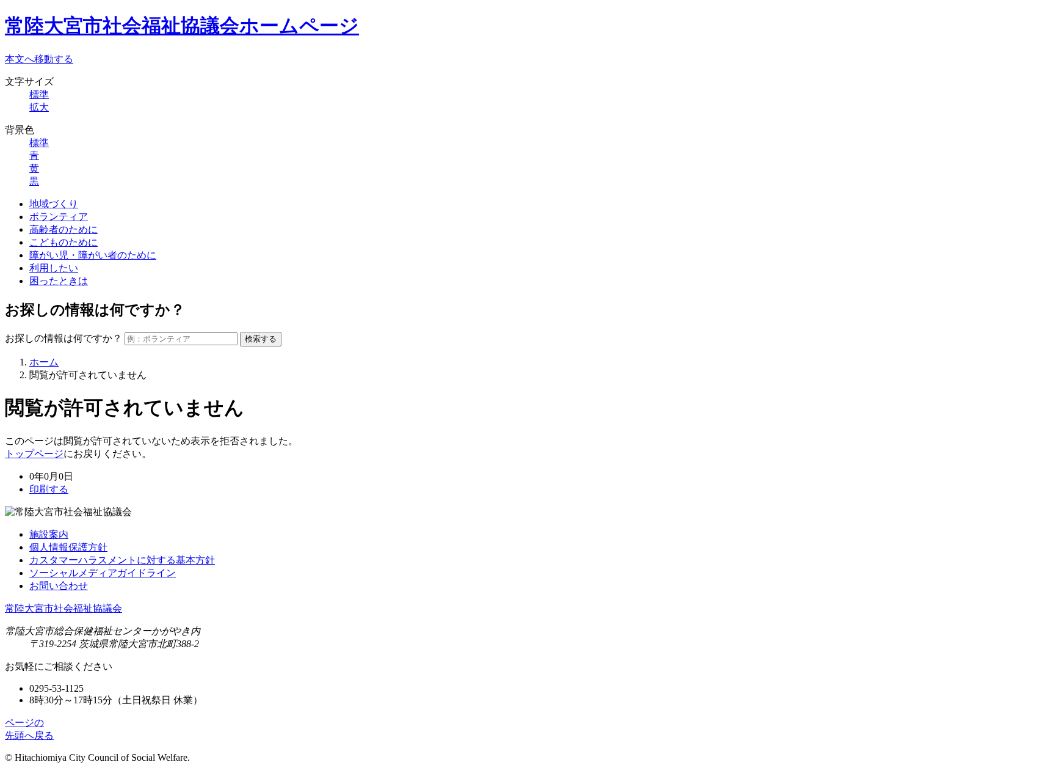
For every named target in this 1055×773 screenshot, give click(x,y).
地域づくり (53, 204)
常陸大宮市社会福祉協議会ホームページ (182, 26)
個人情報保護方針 (68, 547)
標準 (39, 94)
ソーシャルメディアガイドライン (102, 573)
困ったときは (58, 281)
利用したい (53, 268)
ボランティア (58, 216)
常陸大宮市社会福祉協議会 (63, 608)
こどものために (63, 242)
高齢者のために (63, 229)
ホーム (44, 362)
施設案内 (48, 534)
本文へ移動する (39, 59)
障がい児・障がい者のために (92, 255)
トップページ (34, 454)
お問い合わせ (58, 586)
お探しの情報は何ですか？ (63, 338)
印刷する (48, 489)
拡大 (39, 107)
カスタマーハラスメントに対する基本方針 (122, 560)
